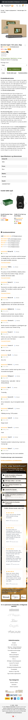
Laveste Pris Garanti (11, 489)
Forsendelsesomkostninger (14, 650)
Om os (14, 658)
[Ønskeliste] (26, 6)
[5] (8, 47)
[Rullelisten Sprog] (14, 716)
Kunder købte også (11, 72)
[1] (3, 47)
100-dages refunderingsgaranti (14, 661)
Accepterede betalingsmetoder (14, 667)
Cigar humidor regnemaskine (14, 673)
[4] (7, 47)
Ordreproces (14, 652)
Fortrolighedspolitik (14, 656)
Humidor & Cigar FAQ (14, 671)
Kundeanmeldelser (23, 72)
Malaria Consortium (10, 706)
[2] (4, 47)
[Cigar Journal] (15, 597)
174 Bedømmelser (14, 46)
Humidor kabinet (14, 682)
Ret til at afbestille (14, 665)
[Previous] (1, 73)
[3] (6, 47)
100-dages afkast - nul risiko (13, 480)
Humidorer (14, 684)
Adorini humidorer (14, 686)
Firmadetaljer (14, 669)
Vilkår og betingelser (14, 654)
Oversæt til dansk (5, 262)
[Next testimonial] (25, 547)
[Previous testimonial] (3, 547)
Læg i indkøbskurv (14, 69)
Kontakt (14, 642)
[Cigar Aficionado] (6, 597)
